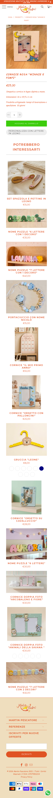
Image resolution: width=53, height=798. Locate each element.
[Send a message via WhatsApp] (48, 793)
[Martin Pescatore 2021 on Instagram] (26, 765)
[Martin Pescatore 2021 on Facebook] (22, 765)
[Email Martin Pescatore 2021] (31, 765)
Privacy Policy (26, 777)
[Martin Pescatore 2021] (26, 6)
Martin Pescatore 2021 (23, 771)
